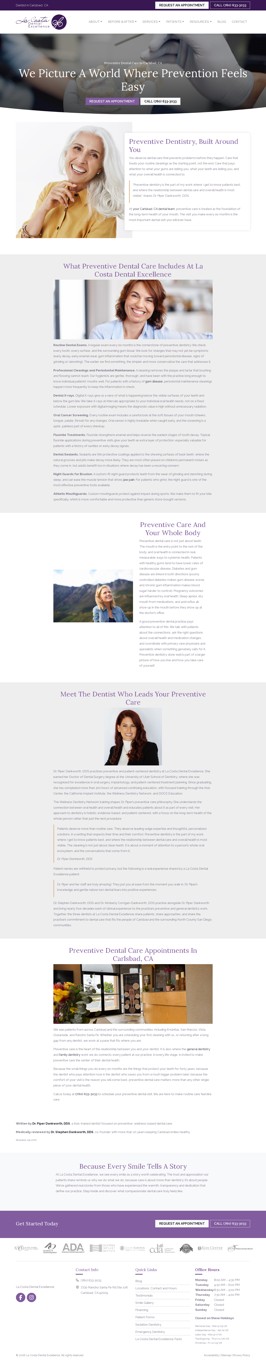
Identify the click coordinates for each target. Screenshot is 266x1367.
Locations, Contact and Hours (156, 1288)
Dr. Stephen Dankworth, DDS (72, 1132)
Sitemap (226, 1355)
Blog (222, 21)
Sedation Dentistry (148, 1324)
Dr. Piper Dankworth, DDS (51, 1123)
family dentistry (69, 1054)
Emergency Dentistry (150, 1332)
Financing (141, 1310)
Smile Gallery (144, 1302)
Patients (173, 21)
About (94, 21)
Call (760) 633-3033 (230, 5)
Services (150, 21)
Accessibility (211, 1355)
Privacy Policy (241, 1355)
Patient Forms (145, 1317)
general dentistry (198, 1049)
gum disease (154, 381)
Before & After (121, 21)
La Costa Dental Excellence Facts (158, 1339)
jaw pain (128, 479)
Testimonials (144, 1295)
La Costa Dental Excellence (43, 1355)
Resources (199, 21)
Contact (239, 21)
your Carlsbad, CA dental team (154, 209)
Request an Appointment (182, 5)
